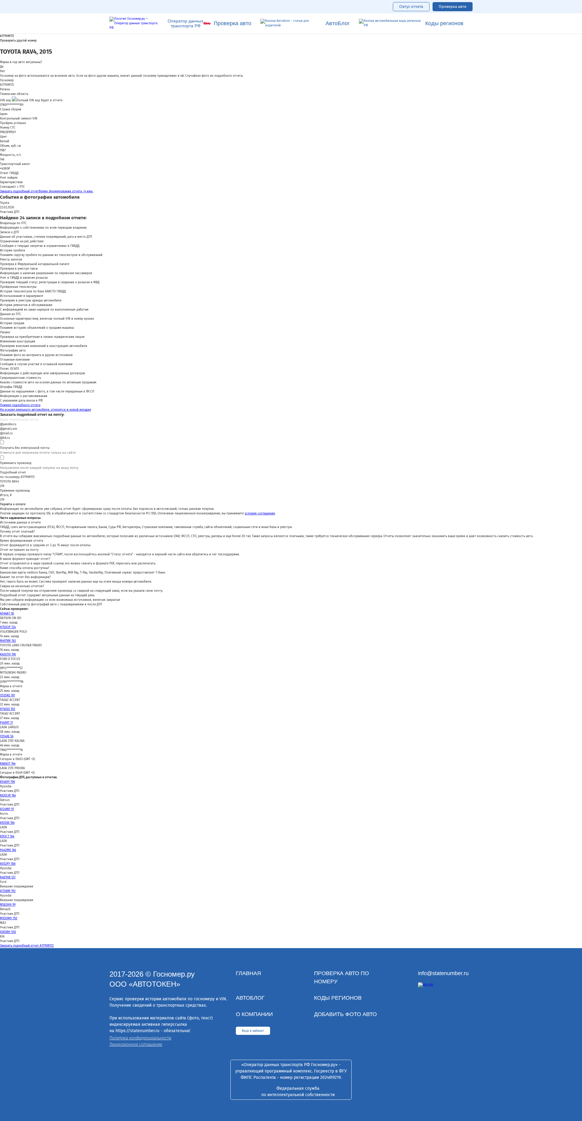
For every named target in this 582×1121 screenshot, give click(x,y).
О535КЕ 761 (7, 695)
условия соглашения (260, 513)
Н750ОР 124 (8, 627)
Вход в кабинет (253, 1031)
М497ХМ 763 (8, 641)
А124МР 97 (7, 809)
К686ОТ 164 (7, 764)
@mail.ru (6, 433)
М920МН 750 (8, 918)
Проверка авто (453, 6)
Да (1, 67)
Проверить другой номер (18, 40)
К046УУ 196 (7, 782)
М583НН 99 (7, 905)
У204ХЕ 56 (6, 736)
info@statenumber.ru (443, 973)
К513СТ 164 (7, 836)
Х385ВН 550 (8, 932)
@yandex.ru (8, 424)
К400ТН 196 (8, 654)
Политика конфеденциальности (140, 1038)
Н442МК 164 (8, 850)
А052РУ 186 (7, 864)
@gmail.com (8, 429)
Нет (2, 71)
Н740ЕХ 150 (7, 709)
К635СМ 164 (8, 795)
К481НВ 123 (7, 877)
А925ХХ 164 (7, 823)
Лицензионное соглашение (135, 1044)
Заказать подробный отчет (46, 191)
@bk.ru (5, 438)
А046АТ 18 (7, 613)
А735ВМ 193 (7, 891)
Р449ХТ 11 (6, 723)
